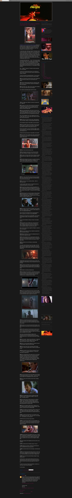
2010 (43, 71)
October (44, 76)
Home (31, 491)
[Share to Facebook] (31, 469)
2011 (43, 70)
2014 (43, 66)
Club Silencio (36, 3)
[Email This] (29, 469)
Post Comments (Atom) (27, 493)
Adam (46, 28)
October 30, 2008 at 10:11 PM (27, 483)
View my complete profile (45, 35)
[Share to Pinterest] (32, 469)
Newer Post (21, 491)
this (29, 60)
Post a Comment (22, 490)
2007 (43, 75)
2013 (43, 67)
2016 (43, 63)
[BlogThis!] (30, 469)
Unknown (23, 475)
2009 (43, 72)
